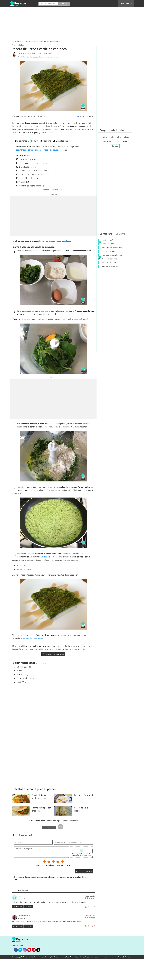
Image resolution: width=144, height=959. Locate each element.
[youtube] (29, 950)
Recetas (14, 41)
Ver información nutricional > (53, 189)
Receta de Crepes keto (84, 795)
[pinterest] (34, 950)
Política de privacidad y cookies (63, 957)
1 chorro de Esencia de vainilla (32, 174)
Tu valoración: (39, 865)
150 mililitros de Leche (29, 178)
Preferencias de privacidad (82, 957)
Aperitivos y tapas (22, 41)
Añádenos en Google (86, 116)
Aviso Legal (48, 957)
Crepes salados (33, 41)
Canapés (115, 146)
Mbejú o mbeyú (107, 240)
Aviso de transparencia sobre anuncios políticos (107, 957)
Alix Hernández (24, 57)
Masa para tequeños (109, 262)
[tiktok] (38, 950)
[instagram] (25, 950)
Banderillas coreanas (109, 258)
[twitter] (20, 950)
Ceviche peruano (108, 243)
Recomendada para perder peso (29, 150)
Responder (28, 906)
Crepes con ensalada (25, 565)
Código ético (126, 957)
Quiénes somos (38, 957)
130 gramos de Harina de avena (33, 163)
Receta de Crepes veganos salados (55, 241)
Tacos (116, 141)
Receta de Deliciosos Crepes (83, 809)
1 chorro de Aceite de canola (31, 186)
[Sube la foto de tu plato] (60, 827)
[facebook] (16, 950)
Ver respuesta (17, 906)
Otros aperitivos (123, 137)
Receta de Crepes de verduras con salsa (41, 797)
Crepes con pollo (23, 569)
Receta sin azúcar (51, 150)
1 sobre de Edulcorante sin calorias (34, 170)
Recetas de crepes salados (33, 638)
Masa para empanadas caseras (113, 255)
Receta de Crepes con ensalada (41, 809)
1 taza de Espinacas (27, 159)
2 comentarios (48, 53)
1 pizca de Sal (25, 182)
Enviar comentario (84, 871)
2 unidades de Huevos (28, 167)
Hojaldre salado (108, 137)
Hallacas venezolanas (110, 266)
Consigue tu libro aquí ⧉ (53, 654)
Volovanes (107, 141)
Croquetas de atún (108, 251)
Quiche (124, 141)
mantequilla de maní (49, 557)
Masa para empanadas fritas (112, 247)
